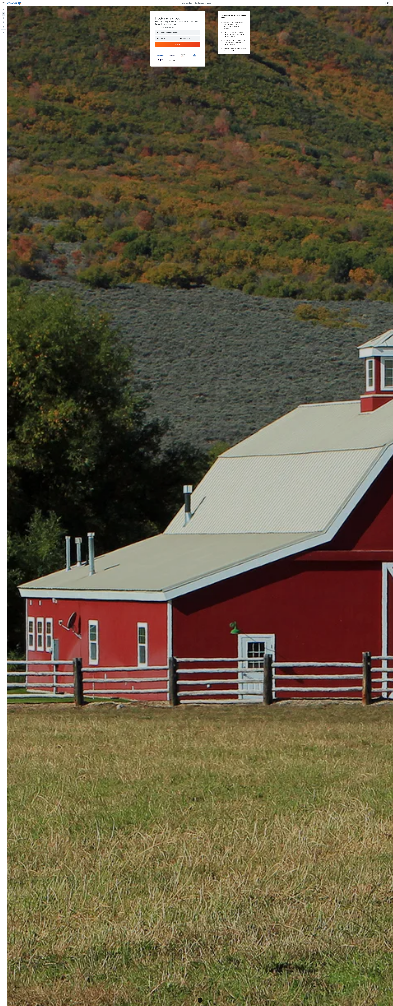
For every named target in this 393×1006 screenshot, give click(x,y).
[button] (3, 3)
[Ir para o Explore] (3, 27)
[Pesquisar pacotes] (3, 22)
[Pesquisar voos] (3, 9)
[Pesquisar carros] (3, 18)
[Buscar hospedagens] (3, 14)
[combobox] (164, 28)
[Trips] (3, 32)
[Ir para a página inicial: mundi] (14, 3)
